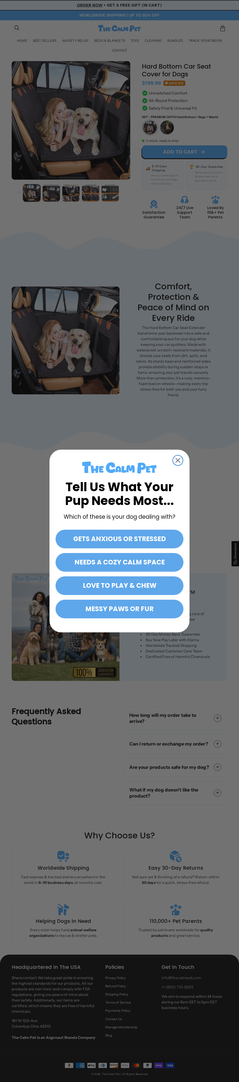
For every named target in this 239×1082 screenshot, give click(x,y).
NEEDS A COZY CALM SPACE (119, 562)
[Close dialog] (178, 460)
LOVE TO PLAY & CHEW (119, 585)
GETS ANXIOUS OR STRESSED (119, 538)
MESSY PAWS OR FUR (119, 608)
